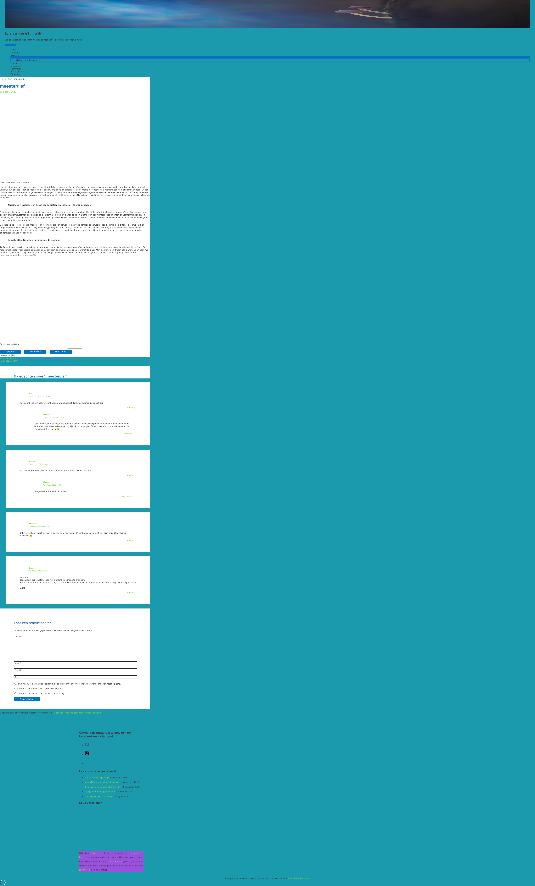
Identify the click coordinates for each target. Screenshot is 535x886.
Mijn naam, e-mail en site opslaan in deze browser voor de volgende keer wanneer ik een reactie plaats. (69, 683)
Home (13, 49)
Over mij (14, 55)
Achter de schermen (27, 60)
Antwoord (131, 407)
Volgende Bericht (10, 361)
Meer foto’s (60, 351)
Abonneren (35, 351)
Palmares (15, 52)
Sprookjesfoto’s (18, 71)
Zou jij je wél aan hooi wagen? (99, 796)
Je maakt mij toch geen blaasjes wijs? (103, 787)
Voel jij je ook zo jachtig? (97, 777)
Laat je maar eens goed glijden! (100, 791)
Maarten (46, 414)
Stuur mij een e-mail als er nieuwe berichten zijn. (41, 693)
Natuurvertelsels (23, 33)
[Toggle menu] (270, 57)
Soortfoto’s (15, 68)
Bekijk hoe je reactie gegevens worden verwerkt (77, 712)
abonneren (84, 869)
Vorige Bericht (8, 358)
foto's (82, 857)
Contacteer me (115, 861)
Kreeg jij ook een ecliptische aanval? (103, 782)
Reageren (10, 351)
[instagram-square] (87, 754)
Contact (14, 63)
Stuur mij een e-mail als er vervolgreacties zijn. (40, 688)
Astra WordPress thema (299, 878)
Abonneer (15, 66)
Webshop (15, 74)
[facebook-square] (87, 745)
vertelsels (135, 853)
